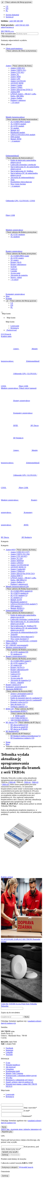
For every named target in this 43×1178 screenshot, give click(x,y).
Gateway (14, 269)
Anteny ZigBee (16, 98)
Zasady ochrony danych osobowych (19, 1082)
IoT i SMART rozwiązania (17, 645)
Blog (7, 296)
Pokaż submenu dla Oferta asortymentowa (21, 51)
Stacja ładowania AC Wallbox (22, 171)
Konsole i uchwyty (19, 702)
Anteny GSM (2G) (18, 68)
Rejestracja (15, 328)
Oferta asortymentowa (14, 48)
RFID (10, 709)
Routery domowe (13, 685)
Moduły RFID (16, 139)
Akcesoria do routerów (19, 275)
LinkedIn (9, 1052)
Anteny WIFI (16, 77)
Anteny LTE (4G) (17, 72)
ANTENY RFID (17, 83)
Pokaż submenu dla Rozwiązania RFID (24, 713)
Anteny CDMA (16, 87)
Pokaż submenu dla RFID (24, 709)
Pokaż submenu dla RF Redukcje (18, 734)
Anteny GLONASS (18, 81)
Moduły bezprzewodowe (15, 117)
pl (2, 2)
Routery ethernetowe (18, 264)
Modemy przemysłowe (14, 230)
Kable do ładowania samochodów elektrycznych (23, 616)
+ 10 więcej (15, 102)
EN (7, 9)
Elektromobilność (12, 156)
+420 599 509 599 (16, 21)
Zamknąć (5, 1155)
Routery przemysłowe (14, 251)
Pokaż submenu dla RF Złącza (29, 722)
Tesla (12, 180)
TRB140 (12, 782)
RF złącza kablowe (19, 725)
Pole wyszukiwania (8, 34)
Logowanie (15, 326)
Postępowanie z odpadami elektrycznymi (21, 1076)
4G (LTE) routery (17, 258)
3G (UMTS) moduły (18, 124)
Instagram (9, 1050)
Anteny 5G (15, 74)
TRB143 (35, 782)
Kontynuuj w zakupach (10, 1167)
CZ (7, 6)
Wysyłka (9, 1078)
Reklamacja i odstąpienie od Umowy (20, 1080)
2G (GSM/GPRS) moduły (20, 122)
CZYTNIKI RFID (19, 718)
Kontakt (9, 298)
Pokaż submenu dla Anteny (22, 66)
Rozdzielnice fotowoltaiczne (21, 182)
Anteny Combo (16, 85)
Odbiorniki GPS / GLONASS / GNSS (20, 201)
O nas (8, 1063)
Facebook (9, 1048)
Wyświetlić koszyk (26, 1167)
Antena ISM (15, 92)
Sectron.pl (9, 17)
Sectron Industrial (12, 15)
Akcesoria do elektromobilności (22, 177)
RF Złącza (11, 722)
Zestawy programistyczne (22, 694)
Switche (14, 267)
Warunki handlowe (13, 1065)
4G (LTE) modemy (18, 234)
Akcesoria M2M (14, 689)
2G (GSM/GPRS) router (20, 256)
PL (7, 11)
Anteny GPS (15, 79)
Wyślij (26, 1017)
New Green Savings (18, 184)
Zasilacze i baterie (19, 707)
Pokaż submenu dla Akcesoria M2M (19, 691)
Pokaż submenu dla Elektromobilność (20, 158)
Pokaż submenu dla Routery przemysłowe (21, 254)
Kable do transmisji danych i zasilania (26, 698)
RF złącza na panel (19, 727)
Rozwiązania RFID (19, 711)
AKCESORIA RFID (20, 720)
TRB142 (27, 782)
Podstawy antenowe (18, 100)
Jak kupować (11, 1067)
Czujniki (14, 271)
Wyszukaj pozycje (8, 36)
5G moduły (15, 128)
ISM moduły (15, 137)
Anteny (8, 66)
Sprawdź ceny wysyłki (10, 1152)
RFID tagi (20, 716)
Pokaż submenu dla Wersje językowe (18, 2)
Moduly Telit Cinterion (14, 1073)
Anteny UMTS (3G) (18, 70)
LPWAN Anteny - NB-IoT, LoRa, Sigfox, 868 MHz (23, 95)
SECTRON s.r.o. (7, 31)
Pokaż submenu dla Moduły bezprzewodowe (22, 119)
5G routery (15, 260)
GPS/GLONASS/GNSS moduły (23, 135)
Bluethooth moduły (18, 132)
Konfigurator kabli (13, 1071)
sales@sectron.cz (7, 27)
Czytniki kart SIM (18, 696)
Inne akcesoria (18, 704)
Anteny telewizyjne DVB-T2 (22, 90)
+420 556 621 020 (22, 25)
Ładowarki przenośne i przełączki (23, 165)
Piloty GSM (10, 215)
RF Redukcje (12, 731)
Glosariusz (10, 1069)
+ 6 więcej (14, 280)
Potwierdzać (15, 1155)
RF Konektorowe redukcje (22, 738)
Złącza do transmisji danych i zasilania (26, 700)
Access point (15, 273)
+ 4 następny (15, 141)
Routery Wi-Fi (16, 262)
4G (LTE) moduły (17, 126)
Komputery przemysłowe (15, 294)
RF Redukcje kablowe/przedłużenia (26, 736)
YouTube (9, 1054)
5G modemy (15, 237)
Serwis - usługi (16, 277)
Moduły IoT (15, 130)
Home (8, 742)
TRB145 (5, 784)
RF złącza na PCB (19, 729)
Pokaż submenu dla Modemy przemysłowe (21, 232)
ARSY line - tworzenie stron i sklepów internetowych (21, 1129)
